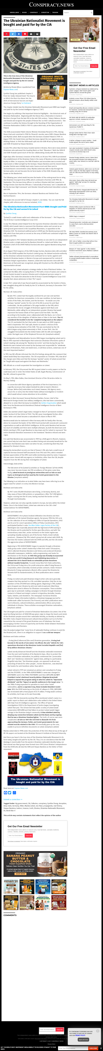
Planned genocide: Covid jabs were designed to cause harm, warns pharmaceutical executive (83, 224)
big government (21, 803)
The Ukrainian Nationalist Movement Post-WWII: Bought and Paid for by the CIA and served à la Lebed (35, 208)
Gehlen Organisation (49, 403)
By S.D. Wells (80, 176)
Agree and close (83, 1039)
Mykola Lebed (30, 806)
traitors (19, 808)
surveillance (14, 12)
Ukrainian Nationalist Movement (52, 808)
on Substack (26, 103)
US (4, 811)
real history (57, 806)
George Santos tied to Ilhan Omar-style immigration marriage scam (82, 133)
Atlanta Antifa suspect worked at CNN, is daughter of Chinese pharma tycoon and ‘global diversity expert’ (82, 208)
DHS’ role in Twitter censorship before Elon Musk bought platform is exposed (83, 242)
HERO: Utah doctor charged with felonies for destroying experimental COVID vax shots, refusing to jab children (83, 191)
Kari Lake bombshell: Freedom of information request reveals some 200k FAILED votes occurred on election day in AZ (84, 150)
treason (55, 12)
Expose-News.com (10, 89)
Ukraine (37, 808)
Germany (15, 806)
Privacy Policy (51, 1044)
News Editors (19, 30)
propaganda (48, 806)
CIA (29, 803)
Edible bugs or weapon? (77, 216)
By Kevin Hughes (81, 129)
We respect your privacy (41, 1038)
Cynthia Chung (11, 213)
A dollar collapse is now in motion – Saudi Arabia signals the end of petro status (82, 141)
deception (62, 803)
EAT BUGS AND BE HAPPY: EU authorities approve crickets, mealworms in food (82, 118)
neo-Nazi (39, 806)
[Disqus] (35, 943)
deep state (8, 806)
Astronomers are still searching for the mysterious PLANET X (82, 126)
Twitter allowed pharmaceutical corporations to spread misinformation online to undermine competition (84, 258)
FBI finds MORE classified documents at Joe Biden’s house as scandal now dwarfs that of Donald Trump (83, 233)
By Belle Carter (80, 113)
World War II (10, 811)
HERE (40, 202)
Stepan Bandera (10, 808)
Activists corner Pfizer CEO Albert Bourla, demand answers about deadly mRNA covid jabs (83, 100)
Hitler (22, 806)
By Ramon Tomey (81, 121)
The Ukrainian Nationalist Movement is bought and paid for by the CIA (84, 200)
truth (31, 808)
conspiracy (34, 12)
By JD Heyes (79, 94)
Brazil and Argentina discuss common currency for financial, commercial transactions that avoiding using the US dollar (84, 109)
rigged (24, 12)
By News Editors (81, 136)
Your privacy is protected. (14, 841)
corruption (45, 12)
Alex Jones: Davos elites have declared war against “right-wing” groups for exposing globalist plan (83, 182)
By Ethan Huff (80, 104)
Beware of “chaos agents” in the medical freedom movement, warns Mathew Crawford (83, 250)
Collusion (34, 803)
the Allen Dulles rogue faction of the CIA (43, 525)
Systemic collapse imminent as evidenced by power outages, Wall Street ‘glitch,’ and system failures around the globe (83, 90)
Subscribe (93, 1048)
